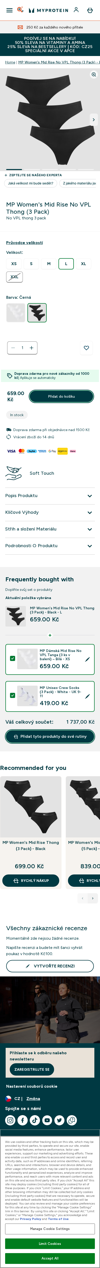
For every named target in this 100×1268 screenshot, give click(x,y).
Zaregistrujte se (31, 1069)
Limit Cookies (50, 1244)
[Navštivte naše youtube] (47, 1120)
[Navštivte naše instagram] (10, 1120)
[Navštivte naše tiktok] (35, 1120)
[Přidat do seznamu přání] (86, 348)
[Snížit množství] (13, 348)
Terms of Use (58, 1219)
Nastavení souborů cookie (31, 1086)
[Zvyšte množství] (31, 348)
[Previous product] (82, 898)
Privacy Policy (30, 1219)
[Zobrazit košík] (90, 10)
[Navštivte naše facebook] (22, 1120)
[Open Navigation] (9, 10)
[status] (22, 348)
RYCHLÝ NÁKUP (35, 881)
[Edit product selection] (87, 659)
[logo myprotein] (48, 10)
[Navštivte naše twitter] (59, 1120)
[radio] (14, 263)
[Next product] (93, 898)
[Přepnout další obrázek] (94, 120)
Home (10, 62)
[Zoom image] (94, 74)
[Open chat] (72, 1120)
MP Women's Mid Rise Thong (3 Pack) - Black (31, 845)
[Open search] (21, 10)
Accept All (50, 1258)
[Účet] (76, 10)
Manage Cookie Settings (50, 1229)
